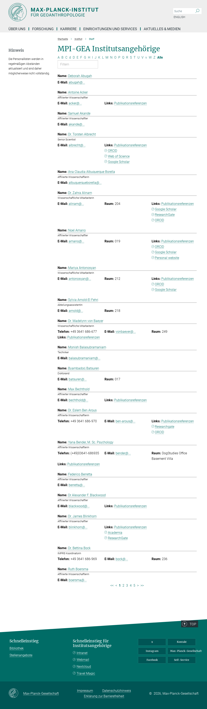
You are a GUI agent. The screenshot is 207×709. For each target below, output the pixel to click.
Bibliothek (17, 648)
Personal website (167, 258)
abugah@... (77, 82)
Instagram (152, 650)
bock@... (122, 559)
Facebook (152, 659)
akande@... (77, 124)
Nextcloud (84, 666)
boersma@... (78, 580)
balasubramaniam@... (84, 358)
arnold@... (76, 311)
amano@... (76, 241)
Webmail (83, 660)
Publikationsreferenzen (130, 103)
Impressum (85, 691)
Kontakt (182, 641)
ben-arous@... (125, 421)
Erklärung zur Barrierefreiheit (104, 696)
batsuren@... (78, 379)
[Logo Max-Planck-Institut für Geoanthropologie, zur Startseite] (84, 12)
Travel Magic (86, 673)
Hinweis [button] (16, 50)
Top (193, 624)
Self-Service (181, 659)
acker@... (75, 103)
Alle (160, 57)
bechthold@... (78, 400)
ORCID (112, 151)
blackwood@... (79, 506)
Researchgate (164, 427)
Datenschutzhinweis (116, 691)
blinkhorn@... (78, 527)
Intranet (82, 653)
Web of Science (119, 156)
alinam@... (76, 204)
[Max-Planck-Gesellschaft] (15, 693)
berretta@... (77, 485)
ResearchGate (165, 215)
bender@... (123, 453)
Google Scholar (119, 162)
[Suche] (197, 11)
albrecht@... (77, 145)
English (179, 17)
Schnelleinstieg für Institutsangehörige (92, 643)
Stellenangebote (21, 655)
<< (112, 585)
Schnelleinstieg (24, 641)
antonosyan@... (80, 279)
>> (142, 585)
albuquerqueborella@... (85, 183)
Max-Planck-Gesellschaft (182, 650)
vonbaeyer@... (126, 332)
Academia (115, 533)
